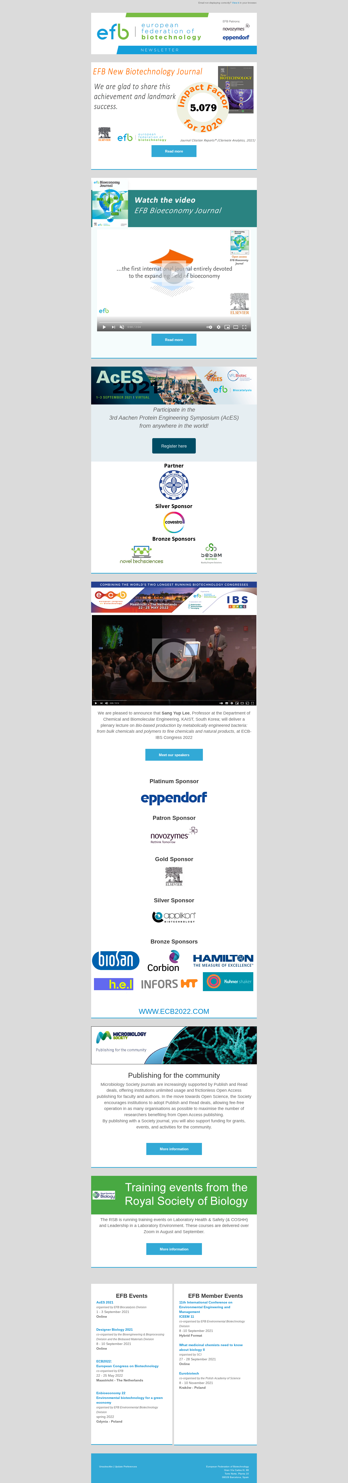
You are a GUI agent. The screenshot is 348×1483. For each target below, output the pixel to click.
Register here (174, 446)
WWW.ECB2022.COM (174, 1011)
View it (235, 2)
